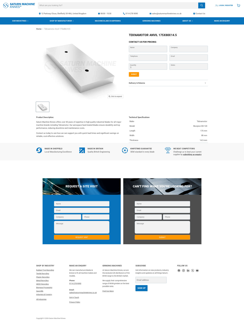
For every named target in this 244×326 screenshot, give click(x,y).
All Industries (41, 299)
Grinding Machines (151, 21)
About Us (186, 21)
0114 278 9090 (132, 13)
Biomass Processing (44, 288)
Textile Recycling (42, 274)
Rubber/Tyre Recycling (45, 270)
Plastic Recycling (42, 277)
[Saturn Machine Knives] (19, 5)
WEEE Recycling (42, 284)
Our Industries (19, 21)
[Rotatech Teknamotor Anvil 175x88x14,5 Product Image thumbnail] (42, 107)
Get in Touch (74, 297)
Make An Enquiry (222, 21)
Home (38, 29)
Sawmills (39, 291)
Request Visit (81, 237)
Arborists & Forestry (44, 295)
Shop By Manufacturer (61, 21)
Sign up (142, 288)
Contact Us (200, 13)
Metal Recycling (42, 281)
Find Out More (108, 291)
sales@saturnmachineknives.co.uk (166, 13)
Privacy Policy (74, 302)
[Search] (201, 5)
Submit (134, 74)
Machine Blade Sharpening (108, 21)
